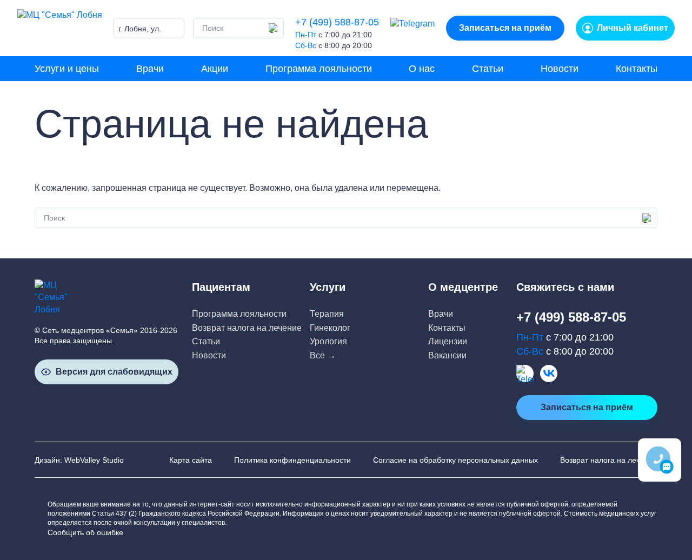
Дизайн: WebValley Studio (79, 460)
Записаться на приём (505, 27)
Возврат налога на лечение (247, 327)
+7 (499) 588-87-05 (337, 22)
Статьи (487, 68)
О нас (422, 68)
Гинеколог (330, 327)
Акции (214, 68)
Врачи (150, 68)
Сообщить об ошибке (85, 532)
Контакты (636, 68)
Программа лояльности (318, 68)
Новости (559, 68)
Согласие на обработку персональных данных (455, 460)
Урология (328, 341)
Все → (323, 355)
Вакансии (447, 355)
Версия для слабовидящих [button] (114, 371)
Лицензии (447, 341)
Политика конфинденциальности (292, 460)
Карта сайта (190, 460)
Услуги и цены (67, 68)
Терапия (327, 313)
